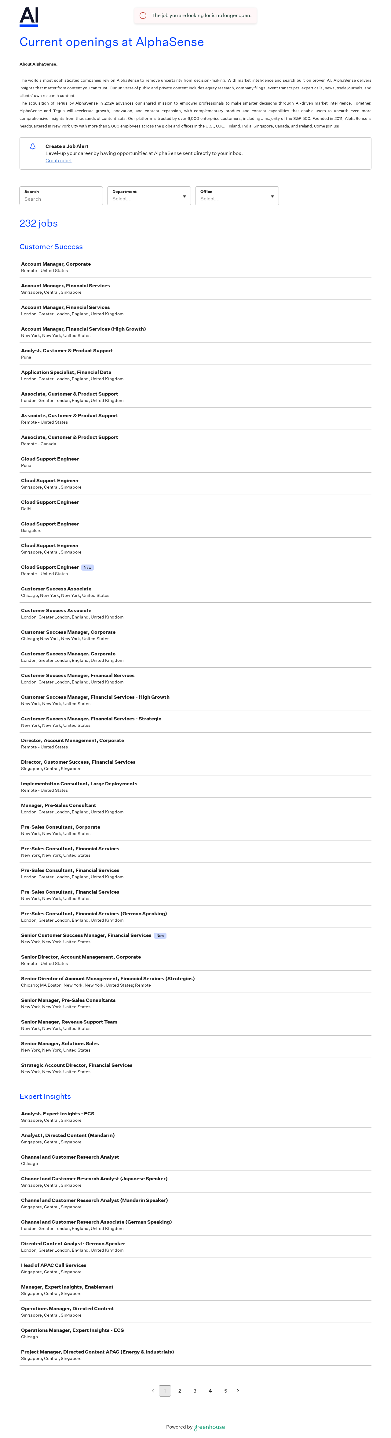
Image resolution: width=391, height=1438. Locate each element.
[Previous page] (153, 1391)
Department (124, 191)
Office (206, 191)
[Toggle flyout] (184, 196)
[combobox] (112, 198)
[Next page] (238, 1391)
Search (31, 191)
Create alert (59, 160)
